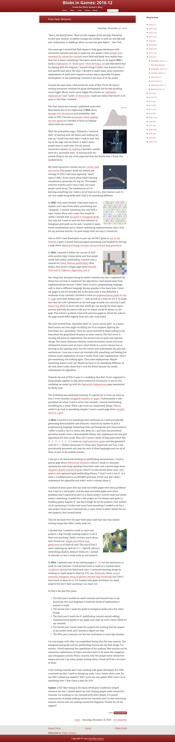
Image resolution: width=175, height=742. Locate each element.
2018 (151, 49)
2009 (151, 117)
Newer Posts (54, 728)
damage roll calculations (60, 113)
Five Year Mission (158, 65)
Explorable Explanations (94, 384)
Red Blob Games (96, 738)
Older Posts (121, 728)
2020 (151, 41)
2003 (151, 141)
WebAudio (100, 573)
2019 (151, 45)
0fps (121, 470)
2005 (151, 133)
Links (80, 10)
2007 (151, 125)
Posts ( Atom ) (69, 733)
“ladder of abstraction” (79, 95)
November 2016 (157, 69)
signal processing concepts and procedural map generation (92, 245)
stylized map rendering (99, 576)
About (95, 10)
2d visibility (74, 149)
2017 (151, 53)
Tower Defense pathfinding (74, 263)
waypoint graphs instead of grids (65, 470)
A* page (95, 398)
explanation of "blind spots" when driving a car (80, 63)
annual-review (120, 713)
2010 (151, 113)
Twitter (87, 10)
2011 (151, 109)
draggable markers (80, 398)
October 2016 (156, 73)
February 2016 (157, 85)
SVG (87, 573)
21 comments (120, 719)
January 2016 (156, 89)
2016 (151, 57)
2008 (151, 121)
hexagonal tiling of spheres (72, 576)
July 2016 (155, 77)
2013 (151, 101)
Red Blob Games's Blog (90, 7)
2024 (151, 24)
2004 (151, 137)
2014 (151, 97)
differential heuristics (79, 462)
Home (64, 10)
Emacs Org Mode (56, 306)
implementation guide (93, 441)
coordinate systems (58, 569)
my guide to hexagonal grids (84, 217)
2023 (151, 28)
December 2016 (157, 61)
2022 (151, 32)
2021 (151, 37)
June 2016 (155, 81)
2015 (151, 93)
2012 (151, 105)
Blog (72, 10)
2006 (151, 129)
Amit (78, 719)
